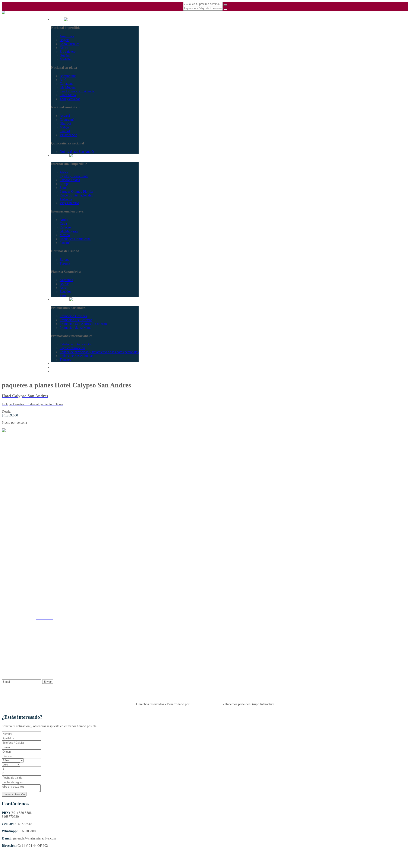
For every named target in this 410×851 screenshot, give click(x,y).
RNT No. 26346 (205, 697)
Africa (64, 172)
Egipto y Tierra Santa (74, 176)
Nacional (57, 19)
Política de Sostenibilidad (77, 356)
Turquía (65, 263)
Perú (63, 295)
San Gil (65, 131)
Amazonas (67, 36)
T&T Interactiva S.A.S (206, 704)
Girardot (65, 123)
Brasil (63, 287)
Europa (64, 184)
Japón (63, 187)
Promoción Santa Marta (75, 327)
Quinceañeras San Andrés (77, 151)
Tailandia (66, 199)
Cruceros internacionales (76, 195)
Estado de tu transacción (76, 344)
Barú (63, 79)
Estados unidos (70, 180)
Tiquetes (65, 359)
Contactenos (59, 371)
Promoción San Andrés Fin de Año (83, 324)
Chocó (64, 47)
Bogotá (64, 40)
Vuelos (56, 367)
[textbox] (21, 751)
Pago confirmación (72, 348)
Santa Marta (68, 95)
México (65, 235)
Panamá (65, 242)
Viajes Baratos (69, 203)
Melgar (64, 127)
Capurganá (67, 119)
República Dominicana (75, 239)
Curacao (65, 227)
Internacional (60, 155)
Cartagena (66, 83)
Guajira (65, 55)
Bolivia (64, 284)
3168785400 (10, 26)
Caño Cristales (69, 44)
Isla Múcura (68, 87)
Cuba (63, 223)
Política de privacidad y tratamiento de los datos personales (99, 352)
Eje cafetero (68, 51)
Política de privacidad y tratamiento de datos (148, 648)
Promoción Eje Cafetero (76, 320)
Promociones (60, 299)
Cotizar (56, 363)
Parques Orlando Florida (76, 191)
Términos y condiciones (101, 648)
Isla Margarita (69, 231)
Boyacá (65, 116)
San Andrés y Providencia (77, 91)
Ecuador (65, 291)
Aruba (64, 219)
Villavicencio (68, 135)
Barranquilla (68, 76)
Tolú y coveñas (70, 99)
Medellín (66, 59)
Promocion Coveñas (73, 316)
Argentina (66, 280)
